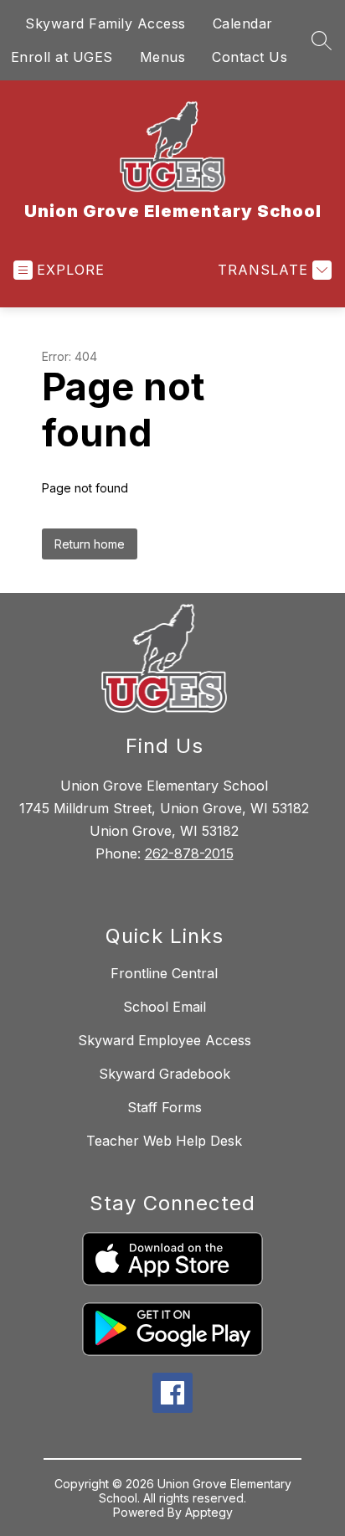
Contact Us (249, 57)
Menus (163, 57)
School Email (164, 1006)
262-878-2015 (189, 853)
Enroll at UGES (62, 57)
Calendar (243, 23)
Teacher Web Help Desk (164, 1140)
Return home (89, 544)
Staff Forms (164, 1107)
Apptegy (209, 1512)
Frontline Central (164, 973)
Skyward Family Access (105, 23)
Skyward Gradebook (164, 1073)
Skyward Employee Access (164, 1040)
